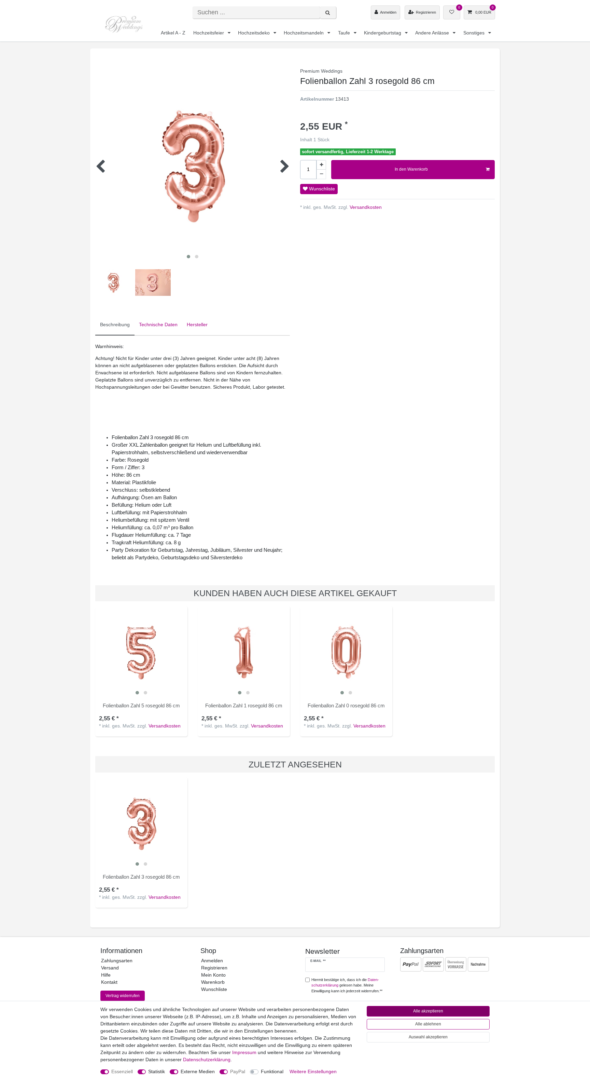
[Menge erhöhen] (321, 165)
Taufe (344, 32)
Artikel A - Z (173, 32)
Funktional (272, 1071)
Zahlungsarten (116, 960)
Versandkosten (365, 207)
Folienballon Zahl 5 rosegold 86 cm (141, 705)
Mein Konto (213, 975)
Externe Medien (198, 1071)
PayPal (237, 1071)
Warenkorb (213, 982)
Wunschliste (321, 188)
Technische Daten (158, 324)
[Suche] (328, 12)
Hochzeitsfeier (209, 32)
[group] (141, 652)
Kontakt (109, 982)
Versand (110, 967)
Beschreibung (115, 324)
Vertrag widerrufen (123, 995)
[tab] (115, 325)
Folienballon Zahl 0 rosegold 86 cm (346, 705)
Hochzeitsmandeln (304, 32)
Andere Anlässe (432, 32)
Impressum (244, 1052)
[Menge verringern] (321, 174)
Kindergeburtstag (383, 32)
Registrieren (214, 967)
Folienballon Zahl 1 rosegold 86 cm (243, 705)
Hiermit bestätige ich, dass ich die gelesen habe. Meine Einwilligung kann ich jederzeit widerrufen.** (346, 985)
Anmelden (212, 960)
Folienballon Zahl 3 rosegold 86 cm (141, 877)
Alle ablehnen (428, 1024)
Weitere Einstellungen (313, 1071)
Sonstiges (474, 32)
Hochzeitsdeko (254, 32)
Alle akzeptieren (428, 1011)
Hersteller (197, 324)
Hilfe (106, 975)
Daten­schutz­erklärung (206, 1059)
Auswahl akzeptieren (428, 1037)
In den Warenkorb (411, 169)
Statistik (156, 1071)
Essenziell (122, 1071)
